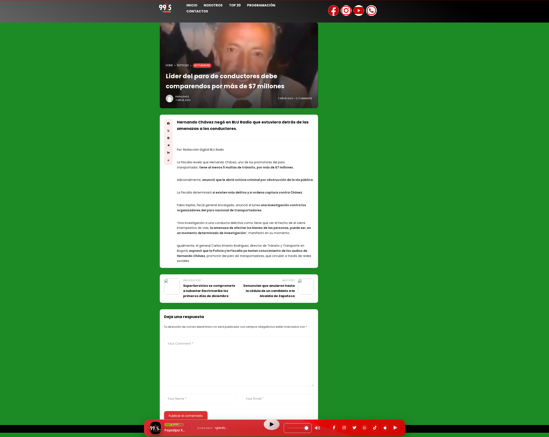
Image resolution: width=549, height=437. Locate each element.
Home (169, 65)
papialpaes (182, 96)
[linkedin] (168, 152)
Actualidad (202, 65)
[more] (168, 160)
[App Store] (385, 427)
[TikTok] (375, 427)
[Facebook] (334, 427)
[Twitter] (354, 427)
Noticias (183, 65)
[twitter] (168, 130)
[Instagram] (344, 427)
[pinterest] (168, 138)
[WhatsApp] (364, 427)
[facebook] (168, 123)
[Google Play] (395, 427)
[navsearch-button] (389, 7)
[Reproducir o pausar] (271, 424)
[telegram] (168, 145)
